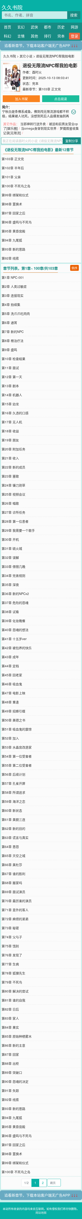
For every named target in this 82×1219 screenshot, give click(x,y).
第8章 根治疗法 (12, 340)
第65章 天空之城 (13, 855)
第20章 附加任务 (13, 449)
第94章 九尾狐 (12, 240)
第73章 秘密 (10, 928)
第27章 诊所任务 (13, 512)
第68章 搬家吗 (12, 882)
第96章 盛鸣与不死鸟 (17, 222)
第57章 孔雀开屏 (13, 783)
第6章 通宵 (9, 322)
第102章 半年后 (13, 168)
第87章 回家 (10, 1054)
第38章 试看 (10, 611)
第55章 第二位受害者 (17, 765)
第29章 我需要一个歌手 (18, 530)
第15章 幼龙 (10, 404)
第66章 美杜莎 (12, 864)
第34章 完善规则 (13, 575)
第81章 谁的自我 (13, 1000)
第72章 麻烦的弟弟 (15, 919)
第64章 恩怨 (10, 846)
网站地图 (41, 1212)
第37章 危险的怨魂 (15, 602)
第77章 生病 (10, 964)
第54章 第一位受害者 (17, 756)
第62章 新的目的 (13, 828)
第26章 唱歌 (10, 503)
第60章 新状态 (12, 810)
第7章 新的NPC (13, 331)
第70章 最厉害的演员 (17, 900)
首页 (7, 27)
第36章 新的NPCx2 (15, 593)
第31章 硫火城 (12, 548)
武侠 (34, 27)
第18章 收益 (10, 431)
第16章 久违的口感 (15, 413)
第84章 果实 (10, 1027)
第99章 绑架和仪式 (15, 195)
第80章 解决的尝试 (15, 991)
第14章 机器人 (12, 395)
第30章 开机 (10, 539)
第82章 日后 (10, 1009)
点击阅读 (60, 98)
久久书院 (12, 7)
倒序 (74, 268)
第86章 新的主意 (13, 1045)
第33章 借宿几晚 (13, 566)
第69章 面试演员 (13, 891)
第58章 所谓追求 (13, 792)
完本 (61, 36)
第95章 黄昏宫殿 (13, 231)
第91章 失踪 (10, 1090)
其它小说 (26, 56)
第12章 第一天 (12, 376)
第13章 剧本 (10, 386)
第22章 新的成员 (13, 467)
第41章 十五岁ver (14, 638)
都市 (47, 27)
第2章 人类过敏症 (14, 286)
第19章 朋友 (10, 440)
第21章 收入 (10, 458)
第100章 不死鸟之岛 (16, 186)
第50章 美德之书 (13, 720)
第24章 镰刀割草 (13, 485)
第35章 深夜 (10, 584)
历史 (61, 27)
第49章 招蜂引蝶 (13, 711)
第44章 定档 (10, 666)
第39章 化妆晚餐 (13, 620)
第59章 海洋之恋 (13, 801)
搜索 (73, 15)
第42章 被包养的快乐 (17, 648)
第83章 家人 (10, 1018)
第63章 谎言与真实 (15, 837)
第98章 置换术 (12, 204)
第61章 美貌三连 (13, 819)
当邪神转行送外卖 (33, 124)
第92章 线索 (10, 258)
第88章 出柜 (10, 1063)
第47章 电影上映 (13, 693)
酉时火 (37, 72)
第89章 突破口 (12, 1072)
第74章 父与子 (12, 937)
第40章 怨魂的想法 (15, 629)
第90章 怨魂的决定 (15, 1081)
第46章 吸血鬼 (12, 684)
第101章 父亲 (11, 177)
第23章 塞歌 (10, 476)
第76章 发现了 (12, 955)
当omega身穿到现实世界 (38, 128)
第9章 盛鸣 (9, 349)
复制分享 (71, 140)
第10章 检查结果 (13, 358)
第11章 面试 (10, 367)
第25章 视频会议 (13, 494)
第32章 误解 (10, 557)
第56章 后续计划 (13, 774)
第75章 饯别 (10, 946)
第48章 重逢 (10, 702)
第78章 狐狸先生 (13, 973)
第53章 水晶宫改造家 (17, 747)
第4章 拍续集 (11, 304)
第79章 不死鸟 (12, 982)
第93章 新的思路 (13, 249)
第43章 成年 (10, 657)
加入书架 (21, 98)
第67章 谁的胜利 (13, 873)
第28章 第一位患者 (15, 521)
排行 (47, 36)
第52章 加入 (10, 738)
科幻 (7, 36)
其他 (34, 36)
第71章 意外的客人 (15, 910)
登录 (74, 36)
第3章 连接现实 (12, 295)
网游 (74, 27)
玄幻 (21, 27)
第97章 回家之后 (13, 213)
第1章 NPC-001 (13, 277)
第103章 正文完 (49, 89)
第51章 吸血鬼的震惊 (17, 729)
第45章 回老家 (12, 675)
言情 (21, 36)
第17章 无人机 (12, 422)
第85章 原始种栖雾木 (17, 1036)
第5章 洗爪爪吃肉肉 (16, 313)
